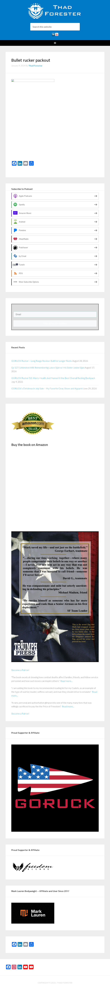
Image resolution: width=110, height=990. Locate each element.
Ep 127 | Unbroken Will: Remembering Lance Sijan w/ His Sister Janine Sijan (47, 367)
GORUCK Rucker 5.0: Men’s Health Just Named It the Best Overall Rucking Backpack (53, 378)
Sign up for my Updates (55, 323)
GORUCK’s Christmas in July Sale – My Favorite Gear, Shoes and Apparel (46, 388)
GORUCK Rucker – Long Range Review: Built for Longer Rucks (41, 360)
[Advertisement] (55, 138)
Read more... (66, 681)
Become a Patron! (20, 670)
